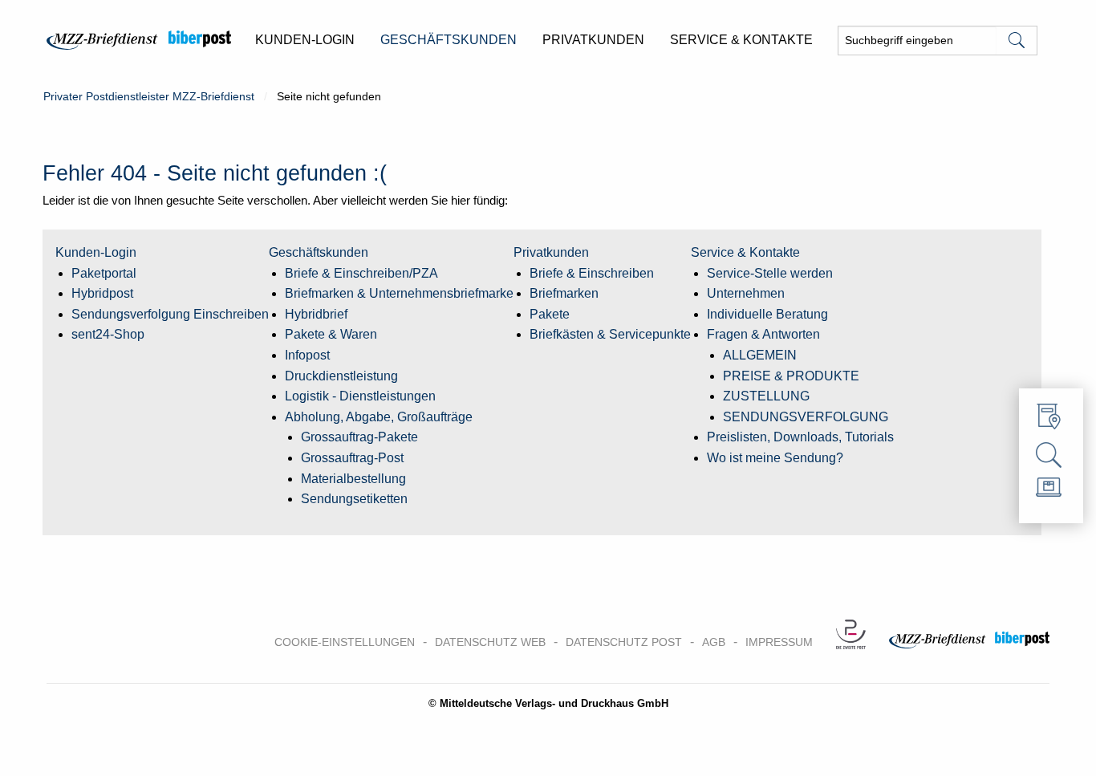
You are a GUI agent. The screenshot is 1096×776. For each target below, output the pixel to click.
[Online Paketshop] (1051, 491)
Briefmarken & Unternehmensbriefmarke (399, 293)
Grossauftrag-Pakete (359, 437)
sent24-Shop (107, 334)
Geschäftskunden (318, 252)
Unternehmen (746, 293)
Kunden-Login (95, 252)
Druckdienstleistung (341, 376)
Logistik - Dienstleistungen (360, 396)
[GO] (1017, 40)
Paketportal (103, 273)
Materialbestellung (353, 479)
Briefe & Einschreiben (592, 273)
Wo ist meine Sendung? (775, 458)
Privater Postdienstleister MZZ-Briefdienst (148, 96)
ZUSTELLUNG (766, 396)
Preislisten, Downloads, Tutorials (800, 437)
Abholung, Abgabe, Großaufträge (379, 417)
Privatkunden (551, 252)
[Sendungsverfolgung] (1051, 456)
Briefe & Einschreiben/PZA (361, 273)
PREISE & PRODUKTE (791, 376)
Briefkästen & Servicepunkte (610, 334)
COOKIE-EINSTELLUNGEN (344, 642)
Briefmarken (564, 293)
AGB (713, 642)
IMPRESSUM (779, 642)
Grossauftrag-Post (352, 458)
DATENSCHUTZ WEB (490, 642)
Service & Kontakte (745, 252)
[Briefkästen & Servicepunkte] (1051, 420)
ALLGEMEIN (760, 355)
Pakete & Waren (331, 334)
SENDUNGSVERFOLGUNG (805, 417)
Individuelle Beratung (767, 314)
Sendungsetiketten (354, 499)
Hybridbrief (316, 314)
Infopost (307, 355)
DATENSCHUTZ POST (624, 642)
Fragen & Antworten (763, 334)
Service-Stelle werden (770, 273)
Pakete (550, 314)
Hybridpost (102, 293)
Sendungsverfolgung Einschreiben (170, 314)
